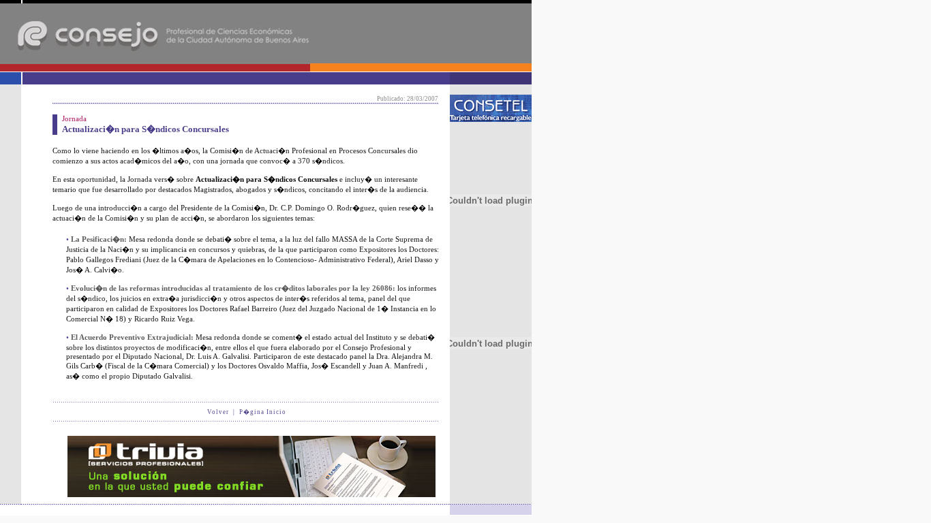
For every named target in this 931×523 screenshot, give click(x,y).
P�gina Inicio (262, 412)
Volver (218, 412)
